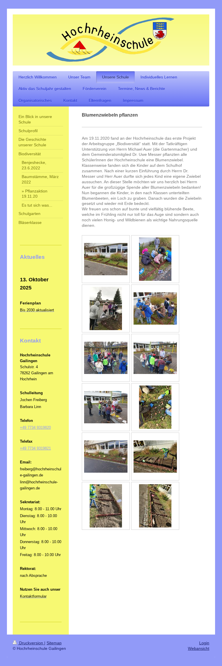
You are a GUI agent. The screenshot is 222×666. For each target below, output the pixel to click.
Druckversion (31, 643)
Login (204, 643)
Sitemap (54, 643)
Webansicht (198, 648)
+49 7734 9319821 (35, 448)
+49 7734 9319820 (35, 427)
